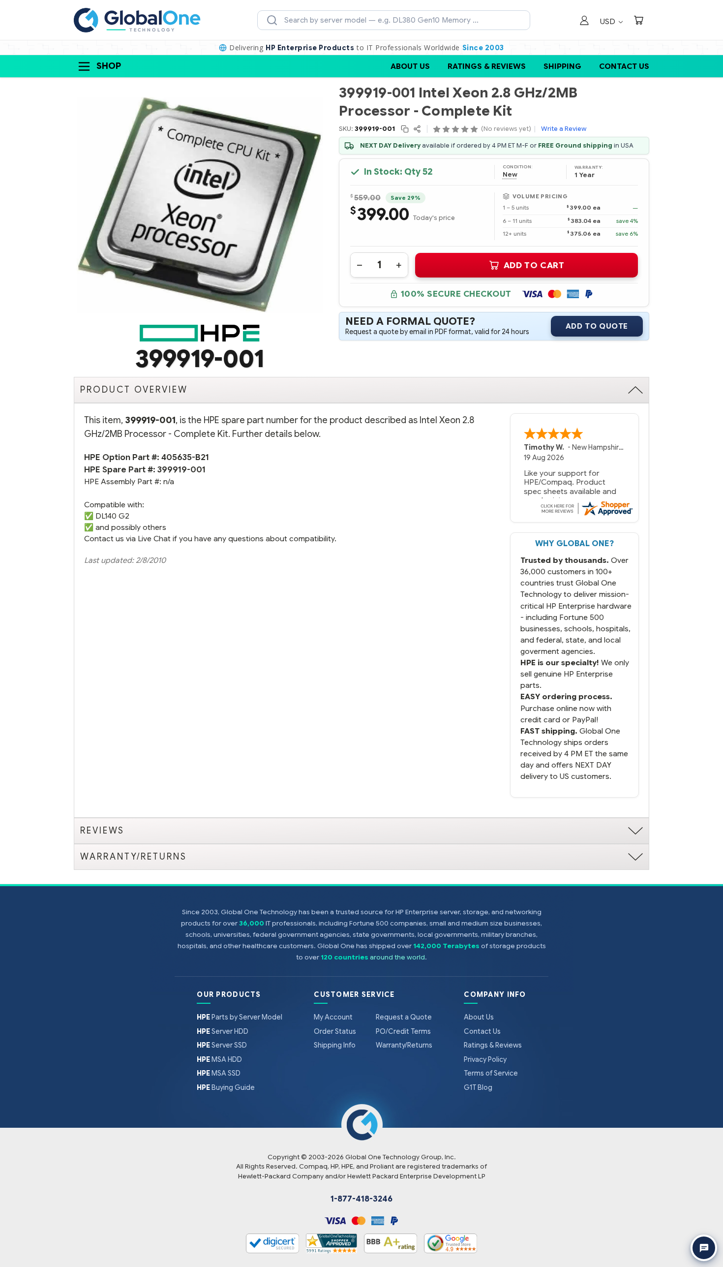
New (510, 175)
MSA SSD (219, 1073)
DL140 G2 (112, 516)
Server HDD (222, 1031)
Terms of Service (491, 1073)
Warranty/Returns (404, 1045)
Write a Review (563, 128)
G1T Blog (478, 1087)
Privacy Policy (485, 1059)
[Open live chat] (704, 1248)
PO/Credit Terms (403, 1031)
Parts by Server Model (239, 1017)
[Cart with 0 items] (638, 21)
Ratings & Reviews (487, 66)
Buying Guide (226, 1087)
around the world (397, 957)
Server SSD (222, 1045)
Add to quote (597, 326)
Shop (108, 66)
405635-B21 (185, 457)
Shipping (562, 66)
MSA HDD (219, 1059)
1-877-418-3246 (361, 1199)
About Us (410, 66)
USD (608, 21)
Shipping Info (335, 1045)
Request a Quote (404, 1017)
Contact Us (624, 66)
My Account (333, 1017)
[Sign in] (584, 21)
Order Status (335, 1031)
